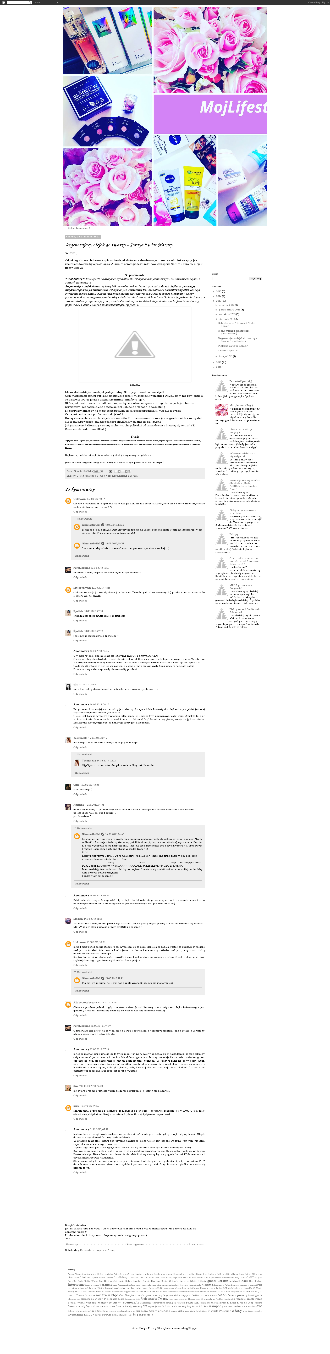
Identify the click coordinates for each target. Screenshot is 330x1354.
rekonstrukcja (158, 1303)
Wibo (204, 1311)
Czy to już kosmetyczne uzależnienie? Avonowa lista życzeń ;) (244, 561)
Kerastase (122, 1285)
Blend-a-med (159, 1274)
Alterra (78, 1274)
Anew (84, 1274)
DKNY (250, 1277)
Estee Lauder (133, 1281)
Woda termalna (255, 1311)
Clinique (85, 1277)
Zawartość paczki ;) (240, 381)
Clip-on (100, 1277)
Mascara (88, 1291)
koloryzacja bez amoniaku (159, 1285)
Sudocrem (170, 1306)
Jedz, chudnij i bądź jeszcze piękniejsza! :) (234, 332)
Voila (187, 1311)
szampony (216, 1306)
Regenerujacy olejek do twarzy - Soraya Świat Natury (237, 340)
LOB (225, 1288)
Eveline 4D (166, 1281)
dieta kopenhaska (212, 1277)
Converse (108, 1277)
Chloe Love (256, 1274)
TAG (259, 1306)
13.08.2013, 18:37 (100, 567)
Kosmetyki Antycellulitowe (226, 1285)
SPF (145, 1306)
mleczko (192, 1291)
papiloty (187, 1295)
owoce (172, 1295)
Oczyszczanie (91, 1295)
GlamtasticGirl (91, 524)
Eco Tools (78, 1281)
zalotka (98, 1315)
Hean (251, 1281)
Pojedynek (228, 1299)
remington (171, 1303)
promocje (113, 476)
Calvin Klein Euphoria (206, 1274)
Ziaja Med (116, 1315)
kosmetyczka (195, 1285)
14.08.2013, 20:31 (99, 895)
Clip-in (94, 1277)
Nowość (80, 1295)
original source (134, 1295)
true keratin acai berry (116, 1311)
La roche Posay (140, 1288)
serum (104, 1306)
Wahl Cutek (196, 1311)
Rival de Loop (245, 1302)
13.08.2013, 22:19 (93, 631)
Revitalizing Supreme (209, 1303)
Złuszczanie (126, 1315)
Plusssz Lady (194, 1299)
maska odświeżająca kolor (123, 1291)
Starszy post (196, 1244)
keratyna (131, 1285)
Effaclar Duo (97, 1281)
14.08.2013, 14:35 (94, 804)
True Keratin (97, 1311)
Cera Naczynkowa (235, 1274)
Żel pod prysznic (143, 1314)
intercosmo (76, 1284)
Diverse (243, 1277)
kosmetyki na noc (248, 1285)
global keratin (217, 1281)
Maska (108, 1291)
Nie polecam (236, 1291)
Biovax (150, 1274)
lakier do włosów (166, 1288)
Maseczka (98, 1291)
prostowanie (254, 1298)
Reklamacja (145, 1303)
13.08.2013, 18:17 (96, 499)
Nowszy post (74, 1244)
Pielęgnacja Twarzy (96, 476)
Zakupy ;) (234, 534)
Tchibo (71, 1311)
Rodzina (258, 1303)
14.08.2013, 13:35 (90, 784)
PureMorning (81, 567)
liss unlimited (216, 1288)
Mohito (199, 1291)
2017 (219, 291)
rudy (83, 1306)
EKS (106, 1281)
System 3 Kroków (200, 1306)
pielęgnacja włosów (178, 1299)
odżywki (104, 1295)
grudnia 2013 (227, 305)
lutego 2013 (226, 356)
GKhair (202, 1281)
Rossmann (74, 1306)
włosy (237, 1310)
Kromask (84, 1288)
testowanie (80, 1311)
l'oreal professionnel (117, 1288)
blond (169, 1274)
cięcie (76, 1277)
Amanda (78, 804)
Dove (70, 1281)
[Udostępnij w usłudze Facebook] (126, 471)
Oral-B (123, 1295)
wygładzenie (75, 1314)
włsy (245, 1311)
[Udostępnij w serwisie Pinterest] (129, 471)
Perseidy (252, 1295)
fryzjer (175, 1281)
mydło (206, 1291)
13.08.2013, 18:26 (114, 524)
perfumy (242, 1295)
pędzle (259, 1295)
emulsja (114, 1281)
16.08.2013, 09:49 (101, 1025)
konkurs (175, 1285)
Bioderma (141, 1274)
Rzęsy (89, 1306)
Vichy (181, 1311)
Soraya (134, 476)
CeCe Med (222, 1274)
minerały (173, 1291)
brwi (189, 1274)
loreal (247, 1288)
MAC (252, 1288)
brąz (184, 1274)
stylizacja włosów (156, 1306)
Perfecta (232, 1295)
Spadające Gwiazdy (133, 1306)
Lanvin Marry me (201, 1288)
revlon (223, 1303)
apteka (109, 1274)
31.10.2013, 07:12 (99, 1129)
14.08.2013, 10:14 (97, 738)
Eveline (155, 1281)
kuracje (92, 1288)
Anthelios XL (93, 1274)
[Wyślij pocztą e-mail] (116, 471)
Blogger (192, 1328)
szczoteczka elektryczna (235, 1306)
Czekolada (133, 1277)
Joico (114, 1285)
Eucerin (146, 1281)
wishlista (213, 1311)
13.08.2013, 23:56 (99, 651)
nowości (71, 1295)
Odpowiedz (80, 511)
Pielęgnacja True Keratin (233, 345)
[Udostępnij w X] (122, 471)
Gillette (193, 1281)
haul (244, 1281)
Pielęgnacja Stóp (132, 1299)
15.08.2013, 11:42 (114, 978)
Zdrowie (106, 1314)
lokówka (232, 1288)
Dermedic (181, 1277)
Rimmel (231, 1302)
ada (75, 684)
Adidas (71, 1274)
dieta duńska (197, 1277)
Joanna (96, 1285)
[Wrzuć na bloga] (119, 471)
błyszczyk (177, 1274)
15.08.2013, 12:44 (107, 1002)
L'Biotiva (100, 1288)
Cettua (248, 1274)
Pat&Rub (222, 1295)
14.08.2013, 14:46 (114, 834)
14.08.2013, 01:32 (88, 684)
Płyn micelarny (208, 1299)
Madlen (78, 918)
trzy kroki (130, 1311)
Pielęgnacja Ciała (114, 1299)
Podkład (219, 1299)
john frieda (106, 1285)
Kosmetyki (208, 1285)
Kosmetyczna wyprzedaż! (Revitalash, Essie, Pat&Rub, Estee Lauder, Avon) (245, 484)
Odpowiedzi (84, 518)
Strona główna (135, 1244)
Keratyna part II (228, 350)
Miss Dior (182, 1291)
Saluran (96, 1306)
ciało (70, 1277)
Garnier (184, 1281)
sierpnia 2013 (227, 319)
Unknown (79, 499)
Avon (130, 1274)
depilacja (173, 1277)
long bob (240, 1288)
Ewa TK (78, 1086)
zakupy (89, 1314)
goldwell (234, 1281)
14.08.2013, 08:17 (99, 704)
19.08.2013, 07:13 (99, 1049)
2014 (219, 296)
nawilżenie (224, 1291)
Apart (102, 1274)
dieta (189, 1277)
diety (237, 1277)
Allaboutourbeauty (85, 1002)
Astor (116, 1274)
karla (76, 1106)
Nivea (246, 1291)
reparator (181, 1303)
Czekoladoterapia (146, 1277)
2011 (219, 367)
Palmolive (179, 1295)
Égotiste (78, 611)
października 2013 (230, 309)
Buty (193, 1274)
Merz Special (163, 1291)
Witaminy (225, 1311)
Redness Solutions (108, 1302)
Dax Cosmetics (161, 1277)
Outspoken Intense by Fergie (155, 1295)
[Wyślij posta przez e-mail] (110, 471)
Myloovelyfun (82, 587)
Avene (122, 1274)
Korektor (184, 1285)
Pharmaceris (74, 1299)
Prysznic (81, 1303)
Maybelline (150, 1291)
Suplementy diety (183, 1306)
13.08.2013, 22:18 (93, 611)
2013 (219, 300)
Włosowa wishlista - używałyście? (242, 455)
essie (121, 1281)
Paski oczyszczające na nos (204, 1295)
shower (112, 1306)
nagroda (213, 1291)
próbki (72, 1302)
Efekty (87, 1281)
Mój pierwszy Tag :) (241, 405)
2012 (219, 362)
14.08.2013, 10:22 (106, 760)
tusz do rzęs (142, 1311)
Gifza (76, 784)
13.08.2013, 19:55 (101, 587)
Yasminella (80, 738)
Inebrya (258, 1281)
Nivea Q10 (256, 1291)
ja (91, 1285)
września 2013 (227, 314)
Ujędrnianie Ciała (159, 1311)
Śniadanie (252, 1306)
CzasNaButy (120, 1277)
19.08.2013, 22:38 (93, 1086)
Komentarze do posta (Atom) (97, 1250)
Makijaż (79, 1291)
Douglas (258, 1277)
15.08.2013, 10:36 (96, 942)
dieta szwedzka (227, 1277)
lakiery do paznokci (184, 1288)
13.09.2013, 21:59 (90, 1106)
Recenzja (124, 476)
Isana (87, 1285)
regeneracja (130, 1302)
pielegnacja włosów (92, 1299)
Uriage (174, 1311)
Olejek (80, 476)
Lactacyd (153, 1288)
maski (139, 1291)
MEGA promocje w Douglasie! (240, 586)
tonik (87, 1311)
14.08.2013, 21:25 (93, 918)
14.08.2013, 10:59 (114, 543)
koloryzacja (141, 1285)
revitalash (192, 1302)
